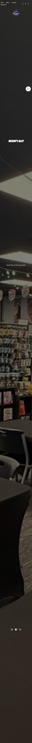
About (7, 2)
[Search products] (28, 89)
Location (14, 2)
